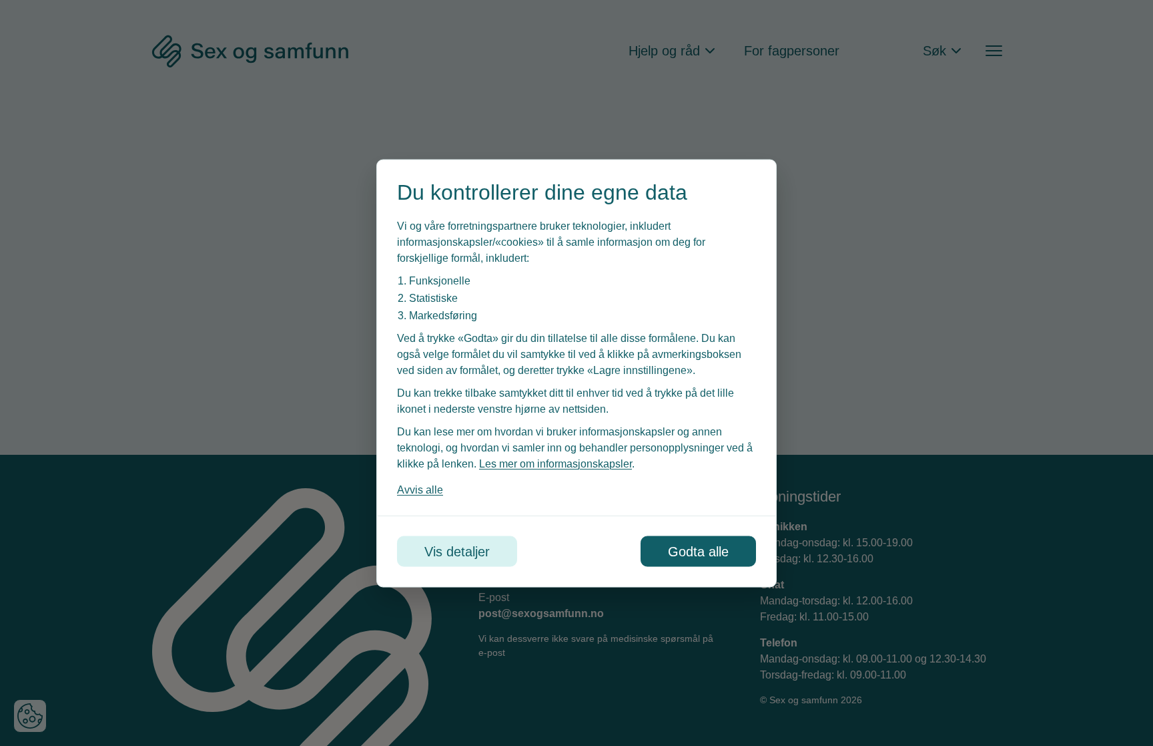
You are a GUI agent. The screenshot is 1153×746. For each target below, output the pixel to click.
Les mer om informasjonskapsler (555, 463)
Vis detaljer (457, 551)
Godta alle (698, 551)
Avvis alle (420, 489)
